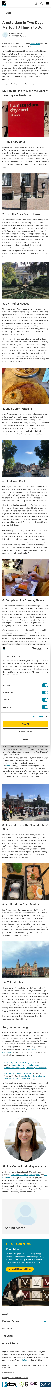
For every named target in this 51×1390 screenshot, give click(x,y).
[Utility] (36, 3)
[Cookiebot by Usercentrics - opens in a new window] (32, 648)
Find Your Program (11, 1321)
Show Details (38, 716)
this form (24, 1360)
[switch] (45, 692)
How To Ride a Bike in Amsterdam (18, 1073)
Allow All (25, 724)
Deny (25, 739)
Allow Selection (25, 732)
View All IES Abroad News (20, 1269)
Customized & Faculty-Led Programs (26, 1175)
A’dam (8, 765)
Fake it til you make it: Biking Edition (20, 1062)
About (5, 1314)
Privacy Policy (8, 1373)
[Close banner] (47, 648)
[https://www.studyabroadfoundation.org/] (45, 1384)
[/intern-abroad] (23, 1384)
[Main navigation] (47, 3)
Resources (7, 1328)
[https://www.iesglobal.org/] (9, 1384)
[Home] (4, 3)
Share (8, 13)
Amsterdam (35, 44)
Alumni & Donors (10, 1343)
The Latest (7, 1336)
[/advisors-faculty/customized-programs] (33, 1384)
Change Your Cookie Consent (15, 1378)
